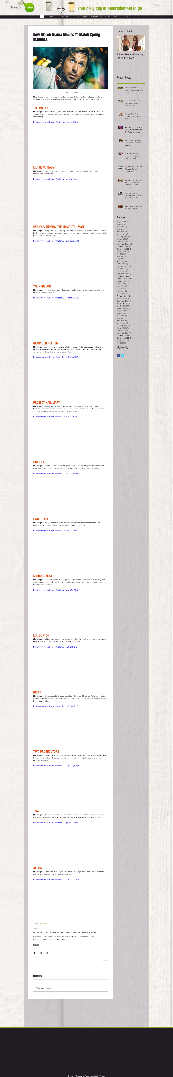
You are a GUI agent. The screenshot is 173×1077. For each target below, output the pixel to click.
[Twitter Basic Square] (122, 355)
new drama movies (87, 936)
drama (67, 936)
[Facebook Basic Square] (118, 355)
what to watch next (73, 933)
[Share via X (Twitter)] (41, 953)
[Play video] (70, 141)
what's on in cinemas (89, 933)
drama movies (58, 936)
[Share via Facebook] (34, 953)
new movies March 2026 (57, 940)
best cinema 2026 (39, 940)
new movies (37, 933)
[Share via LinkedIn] (47, 953)
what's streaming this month (54, 933)
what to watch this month (42, 936)
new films (74, 936)
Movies (36, 944)
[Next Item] (140, 43)
